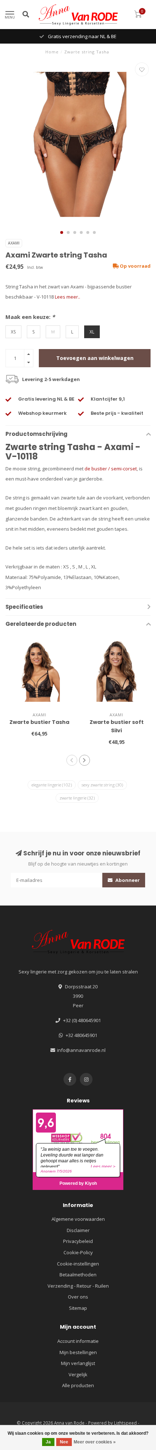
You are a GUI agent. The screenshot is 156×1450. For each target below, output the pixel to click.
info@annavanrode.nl (81, 1050)
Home (52, 51)
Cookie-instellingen (78, 1263)
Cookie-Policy (78, 1252)
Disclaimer (78, 1230)
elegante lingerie (52, 784)
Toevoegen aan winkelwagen (95, 358)
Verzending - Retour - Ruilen (78, 1286)
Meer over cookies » (95, 1442)
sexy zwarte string (102, 784)
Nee (64, 1442)
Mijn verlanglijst (78, 1363)
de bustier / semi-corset (111, 468)
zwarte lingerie (77, 798)
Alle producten (78, 1385)
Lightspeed (125, 1423)
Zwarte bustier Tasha (39, 722)
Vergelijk (78, 1374)
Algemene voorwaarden (78, 1219)
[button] (61, 232)
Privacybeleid (78, 1241)
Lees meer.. (67, 296)
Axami (14, 243)
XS (13, 332)
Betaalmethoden (78, 1274)
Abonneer (127, 880)
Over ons (78, 1296)
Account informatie (78, 1341)
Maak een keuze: (30, 316)
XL (92, 332)
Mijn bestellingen (78, 1352)
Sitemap (78, 1308)
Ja (48, 1442)
